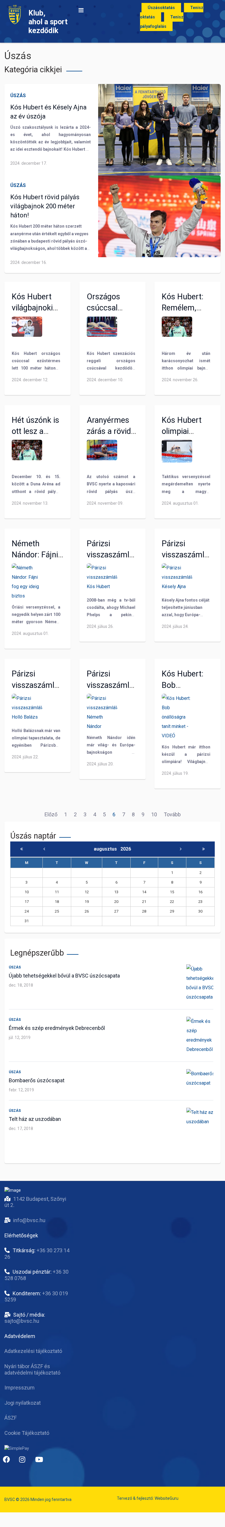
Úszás (18, 95)
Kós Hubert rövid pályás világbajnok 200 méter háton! (44, 206)
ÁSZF (10, 1418)
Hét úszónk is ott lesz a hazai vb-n (35, 431)
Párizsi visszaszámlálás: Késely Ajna (191, 555)
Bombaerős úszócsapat (36, 1080)
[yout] (41, 1461)
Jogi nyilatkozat (22, 1403)
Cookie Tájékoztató (26, 1433)
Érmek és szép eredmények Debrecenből (57, 1028)
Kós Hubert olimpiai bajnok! (182, 431)
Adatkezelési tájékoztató (33, 1351)
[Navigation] (81, 10)
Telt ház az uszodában (35, 1119)
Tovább (172, 814)
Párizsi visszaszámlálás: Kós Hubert (116, 555)
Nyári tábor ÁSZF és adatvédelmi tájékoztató (32, 1369)
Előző (51, 814)
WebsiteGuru (166, 1498)
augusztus (107, 849)
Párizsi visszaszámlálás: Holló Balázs (41, 685)
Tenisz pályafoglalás (161, 22)
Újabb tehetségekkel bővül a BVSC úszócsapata (64, 976)
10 (154, 814)
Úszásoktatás (161, 7)
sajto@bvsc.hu (21, 1321)
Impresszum (19, 1388)
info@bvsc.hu (29, 1220)
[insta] (25, 1461)
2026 (125, 849)
